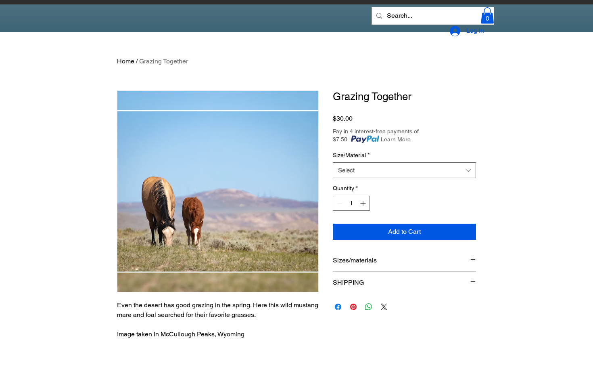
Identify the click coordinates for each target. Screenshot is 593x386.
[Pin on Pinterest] (353, 307)
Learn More (396, 139)
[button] (487, 15)
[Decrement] (339, 203)
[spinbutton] (351, 203)
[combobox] (404, 170)
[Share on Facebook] (338, 307)
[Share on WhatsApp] (369, 307)
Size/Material (351, 155)
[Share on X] (384, 307)
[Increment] (364, 203)
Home (125, 61)
